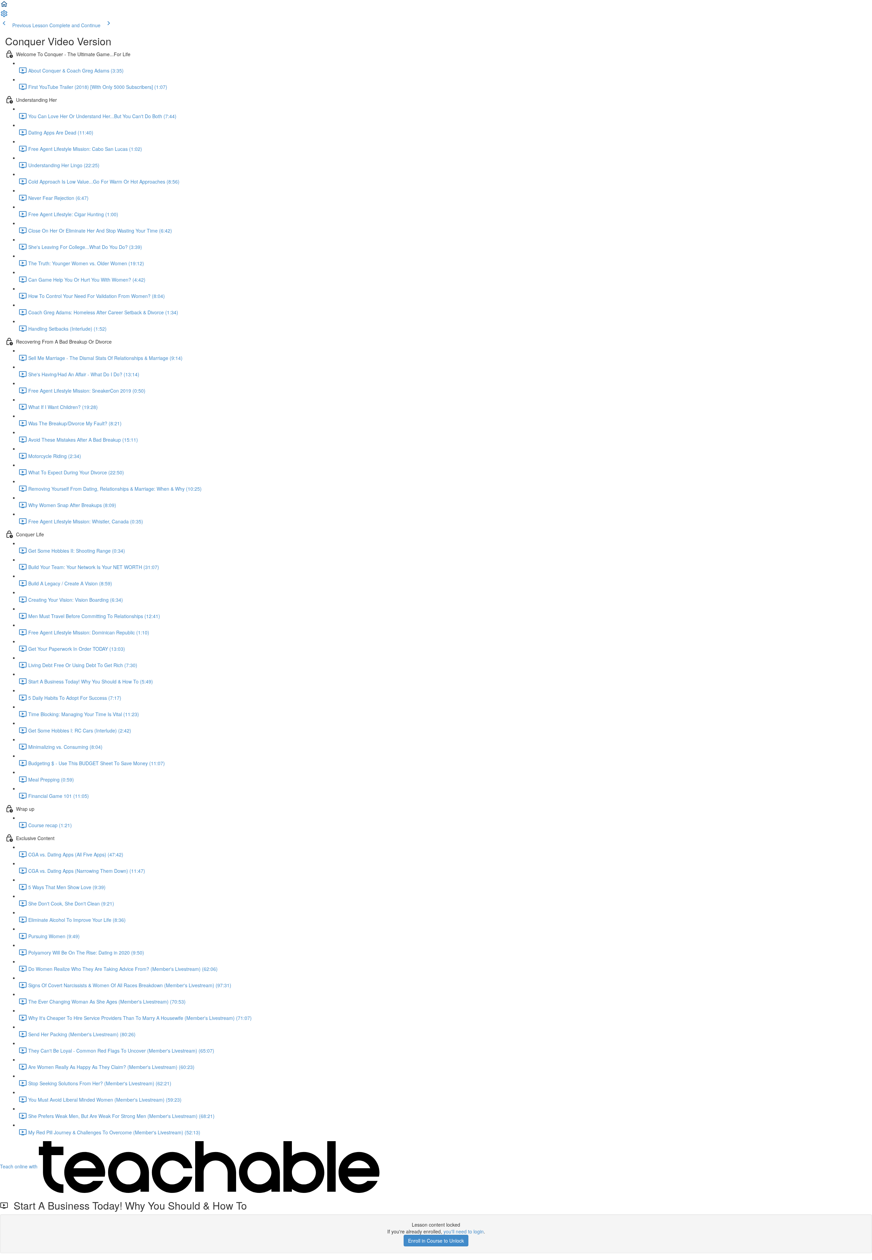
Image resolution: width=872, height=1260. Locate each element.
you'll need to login (463, 1231)
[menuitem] (4, 15)
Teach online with (19, 1166)
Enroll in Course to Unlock (436, 1240)
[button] (4, 6)
